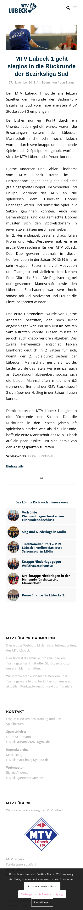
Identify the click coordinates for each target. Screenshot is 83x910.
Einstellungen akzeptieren (42, 886)
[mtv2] (41, 37)
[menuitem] (66, 7)
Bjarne (70, 82)
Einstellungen (42, 902)
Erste (32, 456)
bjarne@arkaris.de (29, 778)
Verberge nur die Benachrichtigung (42, 894)
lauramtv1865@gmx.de (33, 742)
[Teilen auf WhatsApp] (41, 478)
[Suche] (66, 7)
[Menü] (75, 7)
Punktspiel (45, 456)
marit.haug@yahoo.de (32, 760)
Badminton (49, 82)
